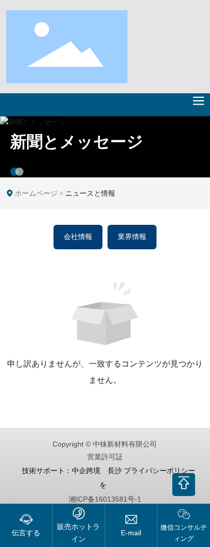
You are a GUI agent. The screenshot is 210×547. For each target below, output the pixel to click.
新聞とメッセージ (76, 142)
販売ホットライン (78, 532)
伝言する (26, 533)
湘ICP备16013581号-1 (105, 499)
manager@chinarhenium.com (131, 533)
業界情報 (132, 237)
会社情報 (78, 237)
